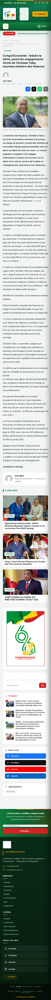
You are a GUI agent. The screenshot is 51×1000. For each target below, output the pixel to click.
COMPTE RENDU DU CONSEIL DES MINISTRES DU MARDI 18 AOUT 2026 (21, 598)
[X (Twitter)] (39, 3)
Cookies (39, 991)
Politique (15, 41)
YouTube (14, 769)
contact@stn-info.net (15, 870)
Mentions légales (14, 991)
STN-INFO (7, 81)
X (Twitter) (15, 763)
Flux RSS (11, 977)
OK (42, 685)
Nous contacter (10, 926)
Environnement (9, 898)
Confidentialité (29, 991)
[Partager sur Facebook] (28, 89)
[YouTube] (43, 3)
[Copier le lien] (45, 89)
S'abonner (42, 14)
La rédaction (8, 923)
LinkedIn (14, 776)
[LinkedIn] (47, 3)
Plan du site (25, 992)
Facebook (15, 756)
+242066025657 (13, 866)
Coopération (8, 906)
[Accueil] (5, 26)
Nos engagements (11, 930)
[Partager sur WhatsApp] (39, 89)
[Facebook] (36, 3)
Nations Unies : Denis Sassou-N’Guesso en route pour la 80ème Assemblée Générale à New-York (29, 703)
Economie (7, 890)
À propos (7, 919)
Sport (6, 902)
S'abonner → (25, 831)
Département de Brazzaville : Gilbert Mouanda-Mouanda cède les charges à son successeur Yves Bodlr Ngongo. (25, 525)
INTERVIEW (10, 792)
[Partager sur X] (33, 89)
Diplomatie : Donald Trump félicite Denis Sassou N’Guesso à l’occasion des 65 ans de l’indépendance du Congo (30, 713)
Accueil (6, 41)
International (8, 886)
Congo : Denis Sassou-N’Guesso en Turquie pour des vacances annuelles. (25, 562)
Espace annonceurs (11, 934)
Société (6, 894)
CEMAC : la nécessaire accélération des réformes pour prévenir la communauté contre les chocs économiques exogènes (30, 725)
